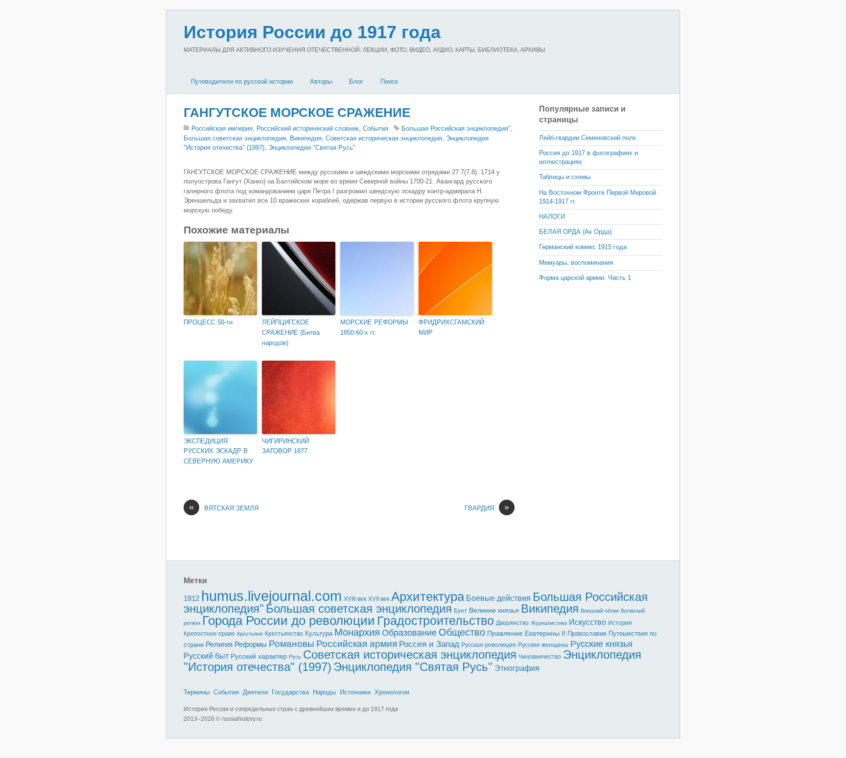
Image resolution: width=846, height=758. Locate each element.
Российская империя (222, 128)
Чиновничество (539, 656)
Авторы (321, 81)
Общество (462, 632)
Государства (290, 692)
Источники (355, 692)
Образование (409, 633)
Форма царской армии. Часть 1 (585, 277)
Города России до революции (288, 620)
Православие (587, 633)
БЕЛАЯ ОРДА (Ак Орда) (575, 231)
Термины (197, 692)
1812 (191, 598)
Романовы (291, 644)
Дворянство (512, 623)
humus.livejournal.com (271, 596)
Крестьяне (250, 634)
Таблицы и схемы (564, 177)
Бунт (460, 610)
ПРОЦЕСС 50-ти (208, 322)
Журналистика (549, 623)
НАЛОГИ (552, 216)
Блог (356, 81)
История (620, 623)
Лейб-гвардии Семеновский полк (587, 137)
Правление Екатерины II (526, 633)
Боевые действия (498, 598)
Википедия (306, 138)
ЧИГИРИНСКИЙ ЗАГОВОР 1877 (285, 446)
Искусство (587, 622)
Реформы (251, 644)
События (375, 128)
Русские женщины (543, 645)
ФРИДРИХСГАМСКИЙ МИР (451, 327)
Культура (318, 633)
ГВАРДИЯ (487, 508)
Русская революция (488, 645)
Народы (324, 692)
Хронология (392, 692)
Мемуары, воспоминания (576, 262)
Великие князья (494, 610)
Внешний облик (600, 611)
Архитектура (427, 596)
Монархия (357, 632)
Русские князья (601, 644)
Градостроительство (435, 620)
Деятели (255, 692)
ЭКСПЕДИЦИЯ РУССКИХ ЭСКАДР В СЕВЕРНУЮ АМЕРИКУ (218, 451)
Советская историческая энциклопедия (384, 138)
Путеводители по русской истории (242, 81)
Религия (219, 644)
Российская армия (356, 644)
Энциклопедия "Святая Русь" (311, 147)
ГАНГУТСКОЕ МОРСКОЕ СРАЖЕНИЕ (297, 112)
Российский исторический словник (308, 128)
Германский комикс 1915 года (583, 247)
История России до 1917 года (312, 32)
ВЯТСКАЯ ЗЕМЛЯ (223, 508)
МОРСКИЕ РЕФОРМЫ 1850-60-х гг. (374, 327)
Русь (295, 657)
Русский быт (206, 656)
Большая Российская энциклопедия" (456, 128)
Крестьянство (284, 633)
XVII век (378, 599)
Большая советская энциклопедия (235, 138)
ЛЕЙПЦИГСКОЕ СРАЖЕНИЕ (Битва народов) (291, 332)
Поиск (389, 81)
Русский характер (259, 656)
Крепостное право (209, 633)
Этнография (517, 668)
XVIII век (355, 599)
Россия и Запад (429, 644)
